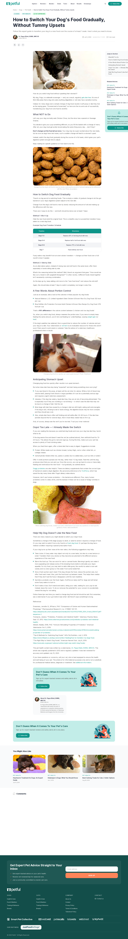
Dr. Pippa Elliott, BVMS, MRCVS (29, 36)
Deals (59, 3)
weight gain (92, 317)
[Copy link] (23, 45)
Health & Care (11, 899)
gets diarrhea (86, 97)
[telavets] (71, 919)
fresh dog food (72, 543)
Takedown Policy (70, 911)
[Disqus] (64, 821)
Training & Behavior (13, 905)
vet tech (64, 326)
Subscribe (116, 3)
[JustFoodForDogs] (31, 927)
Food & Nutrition (12, 902)
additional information (83, 662)
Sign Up (91, 875)
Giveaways (87, 3)
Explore (34, 3)
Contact (67, 902)
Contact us (100, 898)
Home (15, 10)
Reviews (43, 3)
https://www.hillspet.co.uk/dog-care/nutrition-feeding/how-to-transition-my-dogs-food (63, 638)
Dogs (20, 10)
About (72, 3)
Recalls (79, 3)
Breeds (9, 908)
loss (34, 319)
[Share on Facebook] (19, 45)
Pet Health (28, 10)
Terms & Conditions (71, 908)
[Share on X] (14, 45)
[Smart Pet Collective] (20, 919)
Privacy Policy (69, 905)
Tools (65, 3)
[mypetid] (97, 919)
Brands (51, 3)
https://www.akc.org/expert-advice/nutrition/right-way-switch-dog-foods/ (59, 643)
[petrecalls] (59, 919)
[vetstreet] (84, 919)
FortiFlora (85, 471)
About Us (68, 899)
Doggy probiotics (39, 468)
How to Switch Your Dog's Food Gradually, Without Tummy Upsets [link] (54, 10)
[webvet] (45, 919)
